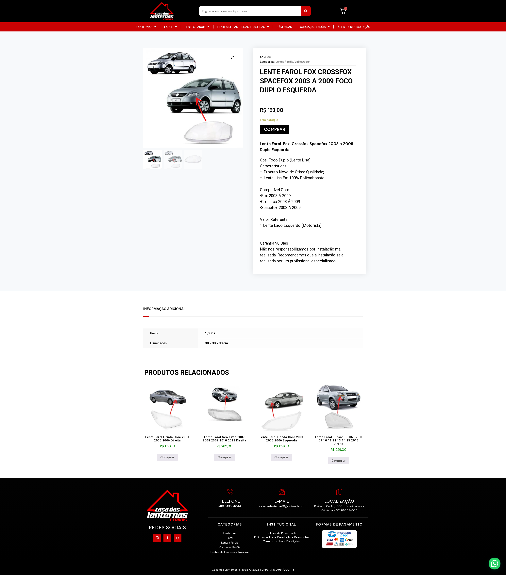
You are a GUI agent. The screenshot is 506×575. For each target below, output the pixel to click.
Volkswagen (302, 61)
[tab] (168, 309)
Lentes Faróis (195, 27)
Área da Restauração (354, 27)
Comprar (274, 129)
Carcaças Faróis (313, 27)
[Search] (306, 11)
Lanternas (144, 27)
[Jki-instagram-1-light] (157, 538)
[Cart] (343, 11)
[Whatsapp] (177, 538)
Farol (168, 27)
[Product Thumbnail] (232, 57)
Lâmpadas (284, 27)
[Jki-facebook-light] (167, 538)
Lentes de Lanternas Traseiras (241, 27)
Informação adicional (164, 309)
